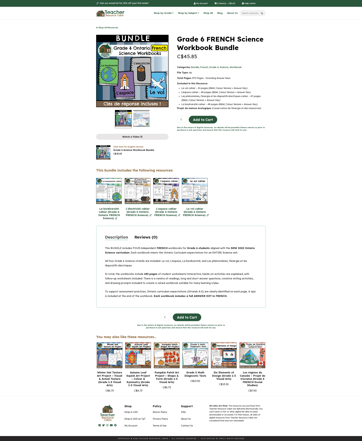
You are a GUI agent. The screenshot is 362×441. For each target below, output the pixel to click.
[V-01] (195, 191)
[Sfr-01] (166, 191)
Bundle (195, 67)
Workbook (236, 67)
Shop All (208, 13)
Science (224, 67)
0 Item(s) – (226, 3)
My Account (202, 3)
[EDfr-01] (137, 191)
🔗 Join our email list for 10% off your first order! (122, 3)
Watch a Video (131, 136)
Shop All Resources (108, 27)
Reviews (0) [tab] (146, 237)
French (204, 67)
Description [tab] (116, 237)
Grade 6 (214, 67)
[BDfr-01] (109, 191)
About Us (232, 13)
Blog (220, 13)
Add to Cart (203, 119)
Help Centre (250, 3)
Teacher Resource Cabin (110, 13)
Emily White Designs (231, 438)
